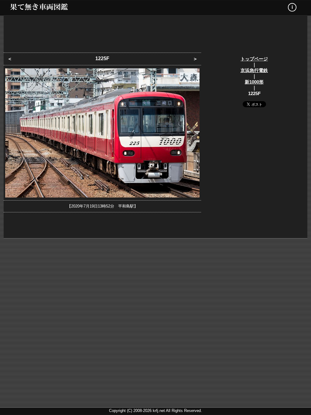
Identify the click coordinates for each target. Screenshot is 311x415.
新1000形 (254, 81)
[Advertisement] (155, 32)
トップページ (254, 58)
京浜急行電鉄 (254, 70)
